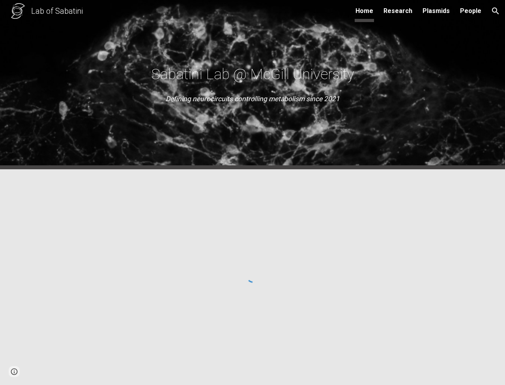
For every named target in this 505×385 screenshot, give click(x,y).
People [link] (470, 11)
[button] (495, 11)
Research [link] (397, 11)
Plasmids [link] (436, 11)
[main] (252, 74)
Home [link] (364, 11)
